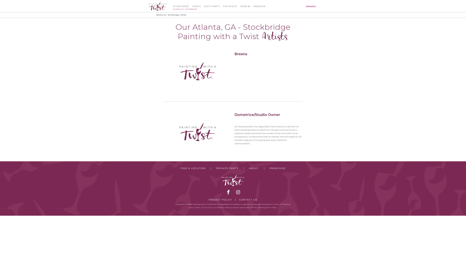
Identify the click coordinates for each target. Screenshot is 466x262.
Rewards (311, 6)
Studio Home (181, 6)
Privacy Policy (220, 199)
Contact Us (248, 199)
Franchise (259, 6)
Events (196, 6)
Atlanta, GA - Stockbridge (185, 9)
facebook (228, 192)
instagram (238, 192)
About (254, 168)
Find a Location (193, 168)
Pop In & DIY (230, 6)
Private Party (227, 168)
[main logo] (157, 3)
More (243, 6)
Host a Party (212, 6)
